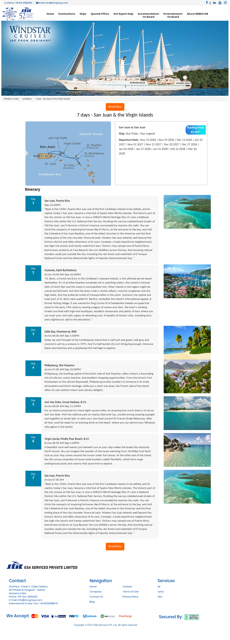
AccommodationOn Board (148, 15)
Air (159, 586)
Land (160, 591)
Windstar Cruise (11, 99)
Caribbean (27, 99)
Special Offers (100, 13)
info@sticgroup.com (30, 600)
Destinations (66, 13)
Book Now (115, 106)
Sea (160, 596)
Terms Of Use (131, 591)
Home (50, 13)
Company (96, 591)
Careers (127, 586)
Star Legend (147, 133)
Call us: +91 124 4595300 (19, 2)
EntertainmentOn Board (173, 15)
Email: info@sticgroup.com (53, 2)
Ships (82, 13)
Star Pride (132, 133)
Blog (92, 601)
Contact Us (96, 596)
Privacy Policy (130, 596)
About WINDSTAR (197, 13)
